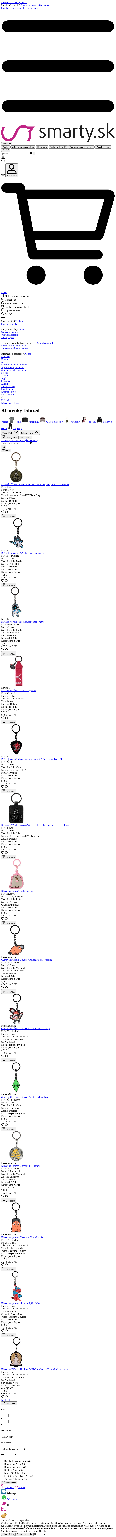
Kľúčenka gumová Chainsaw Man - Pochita (22, 1237)
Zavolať (9, 1487)
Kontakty (5, 356)
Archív (4, 362)
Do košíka (10, 517)
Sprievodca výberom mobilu (14, 345)
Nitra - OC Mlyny (14, 1473)
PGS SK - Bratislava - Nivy (19, 1476)
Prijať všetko (8, 1534)
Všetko (5, 147)
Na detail (5, 1400)
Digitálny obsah (103, 147)
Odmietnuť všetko (24, 1534)
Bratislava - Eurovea (15, 1467)
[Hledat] (34, 153)
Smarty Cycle (7, 8)
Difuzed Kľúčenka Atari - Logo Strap (19, 690)
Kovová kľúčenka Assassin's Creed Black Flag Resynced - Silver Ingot (35, 825)
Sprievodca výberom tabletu (14, 348)
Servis (26, 8)
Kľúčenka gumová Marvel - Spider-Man (20, 1303)
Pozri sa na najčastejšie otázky (35, 5)
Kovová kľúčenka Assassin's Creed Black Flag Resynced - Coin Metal (35, 484)
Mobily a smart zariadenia (23, 147)
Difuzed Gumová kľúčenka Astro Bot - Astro (22, 553)
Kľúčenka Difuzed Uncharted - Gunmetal (21, 1166)
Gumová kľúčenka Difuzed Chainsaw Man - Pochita (26, 959)
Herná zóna (42, 147)
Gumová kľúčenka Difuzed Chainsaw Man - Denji (25, 1028)
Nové (9, 1436)
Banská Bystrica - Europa (18, 1461)
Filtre (7, 451)
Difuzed (5, 400)
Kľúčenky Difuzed (10, 403)
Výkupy (19, 8)
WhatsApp (11, 1499)
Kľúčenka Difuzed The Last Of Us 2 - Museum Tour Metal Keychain (34, 1369)
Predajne (34, 8)
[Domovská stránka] (58, 132)
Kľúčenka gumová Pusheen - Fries (17, 891)
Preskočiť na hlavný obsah (14, 2)
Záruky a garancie (9, 332)
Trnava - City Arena (15, 1479)
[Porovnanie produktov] (3, 175)
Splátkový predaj (9, 324)
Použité (5, 150)
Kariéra (4, 359)
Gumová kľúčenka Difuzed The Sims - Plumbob (24, 1097)
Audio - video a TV (58, 147)
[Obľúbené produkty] (3, 162)
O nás (28, 354)
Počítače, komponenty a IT (81, 147)
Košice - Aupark (13, 1470)
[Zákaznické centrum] (3, 158)
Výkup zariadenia (9, 334)
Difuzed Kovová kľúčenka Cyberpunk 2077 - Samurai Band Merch (33, 759)
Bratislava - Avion (14, 1464)
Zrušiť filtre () (25, 437)
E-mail (21, 1487)
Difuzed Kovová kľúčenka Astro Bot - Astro (22, 621)
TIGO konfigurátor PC (44, 343)
